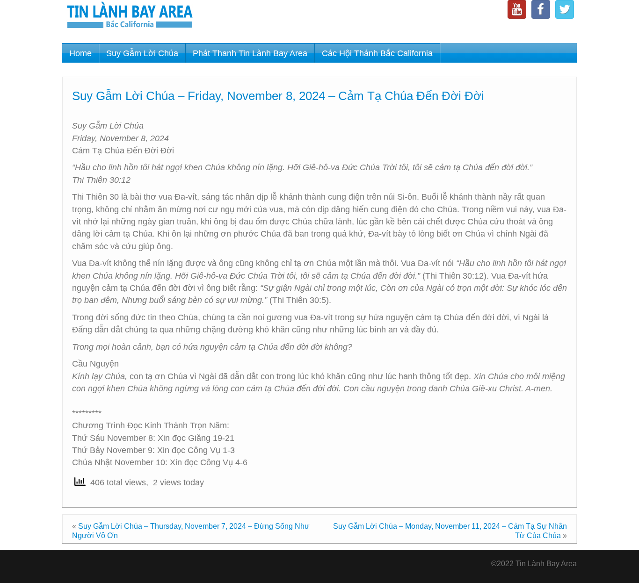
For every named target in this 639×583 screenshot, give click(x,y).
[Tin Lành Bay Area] (129, 16)
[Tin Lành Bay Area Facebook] (540, 9)
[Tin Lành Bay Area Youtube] (517, 9)
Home (80, 53)
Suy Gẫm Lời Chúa (142, 53)
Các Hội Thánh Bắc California (377, 53)
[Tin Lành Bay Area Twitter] (564, 9)
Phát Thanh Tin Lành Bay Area (250, 53)
